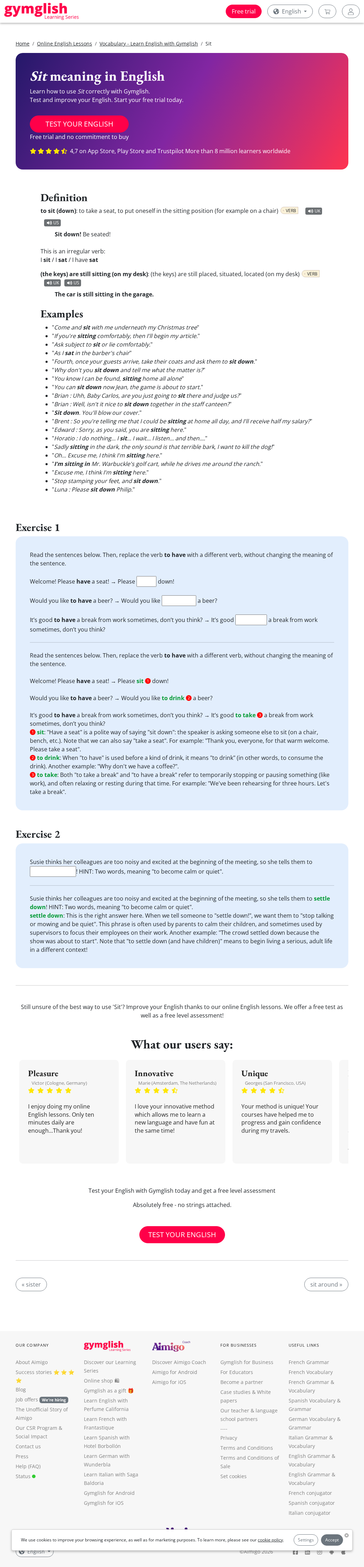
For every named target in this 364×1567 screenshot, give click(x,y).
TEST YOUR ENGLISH (79, 124)
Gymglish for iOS (104, 1502)
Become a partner (241, 1382)
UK (317, 211)
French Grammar (309, 1362)
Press (22, 1456)
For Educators (236, 1372)
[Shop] (327, 11)
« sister (31, 1284)
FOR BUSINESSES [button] (238, 1345)
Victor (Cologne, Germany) (59, 1083)
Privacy (228, 1437)
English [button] (291, 11)
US (56, 223)
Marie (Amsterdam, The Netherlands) (177, 1083)
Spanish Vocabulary (312, 1400)
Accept (332, 1540)
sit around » (326, 1284)
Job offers (41, 1399)
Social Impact (31, 1436)
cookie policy (270, 1540)
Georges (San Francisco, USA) (275, 1083)
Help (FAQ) (28, 1466)
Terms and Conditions (246, 1447)
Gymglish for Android (109, 1493)
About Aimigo (32, 1362)
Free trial (244, 11)
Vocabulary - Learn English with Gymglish (149, 43)
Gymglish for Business (246, 1362)
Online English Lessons (64, 43)
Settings (306, 1540)
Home (23, 43)
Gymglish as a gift (105, 1390)
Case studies (235, 1392)
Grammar (300, 1409)
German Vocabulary (312, 1419)
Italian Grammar (308, 1437)
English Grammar (309, 1456)
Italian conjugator (310, 1512)
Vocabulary (302, 1446)
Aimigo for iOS (169, 1382)
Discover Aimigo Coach (179, 1362)
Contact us (28, 1446)
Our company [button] (32, 1345)
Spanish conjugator (312, 1502)
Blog (21, 1389)
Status (24, 1476)
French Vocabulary (311, 1372)
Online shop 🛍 (101, 1380)
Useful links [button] (304, 1345)
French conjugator (310, 1493)
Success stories (34, 1372)
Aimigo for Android (174, 1372)
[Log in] (351, 11)
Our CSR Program (36, 1427)
